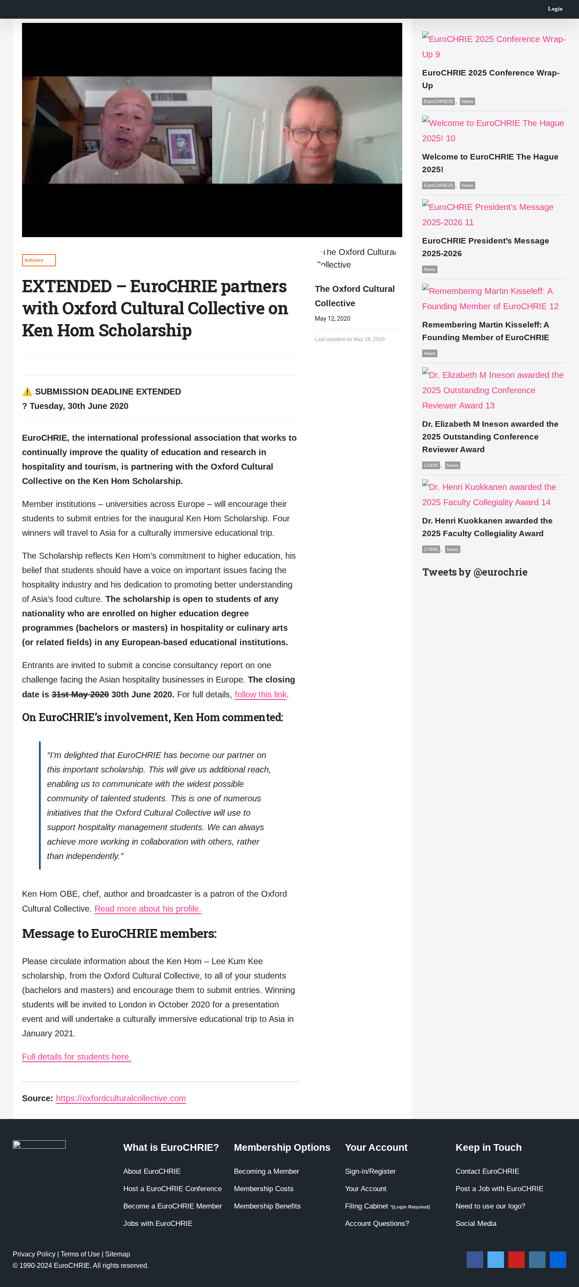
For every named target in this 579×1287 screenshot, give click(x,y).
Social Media (476, 1224)
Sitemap (117, 1254)
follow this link (261, 694)
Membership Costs (264, 1189)
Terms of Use (80, 1254)
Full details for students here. (76, 1056)
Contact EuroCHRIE (487, 1171)
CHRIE (431, 465)
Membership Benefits (267, 1206)
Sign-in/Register (370, 1171)
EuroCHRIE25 (438, 101)
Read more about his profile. (148, 908)
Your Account (366, 1189)
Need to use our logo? (490, 1206)
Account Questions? (377, 1224)
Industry (34, 260)
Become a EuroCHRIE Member (172, 1206)
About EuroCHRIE (152, 1171)
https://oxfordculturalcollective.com (121, 1098)
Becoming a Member (266, 1171)
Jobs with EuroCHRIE (157, 1224)
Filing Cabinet (387, 1206)
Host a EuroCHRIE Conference (172, 1189)
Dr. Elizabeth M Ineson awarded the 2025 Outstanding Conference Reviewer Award (490, 437)
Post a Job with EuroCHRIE (499, 1189)
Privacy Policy (34, 1254)
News (467, 101)
